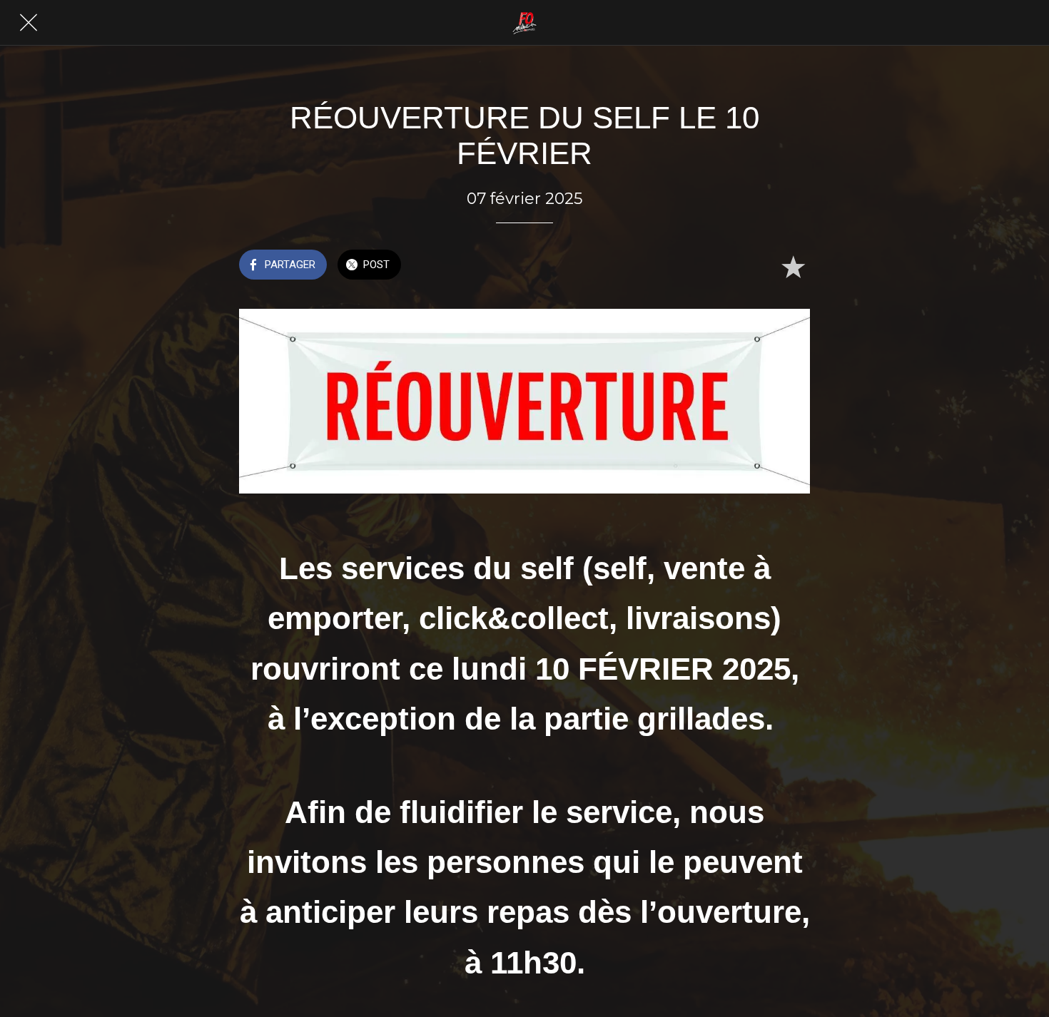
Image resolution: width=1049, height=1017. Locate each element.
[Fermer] (28, 22)
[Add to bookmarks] (793, 266)
